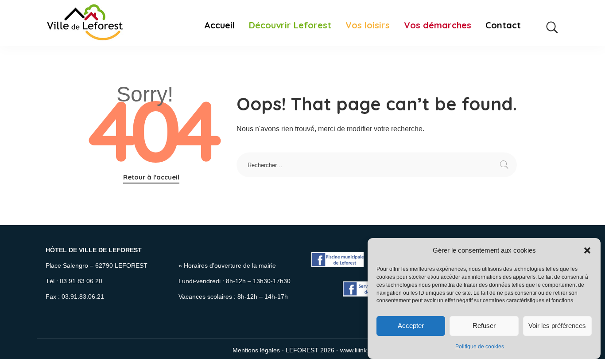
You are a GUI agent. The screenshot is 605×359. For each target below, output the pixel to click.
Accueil (219, 25)
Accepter (411, 325)
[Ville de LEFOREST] (85, 23)
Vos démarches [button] (437, 25)
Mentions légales (256, 350)
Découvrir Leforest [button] (290, 25)
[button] (587, 250)
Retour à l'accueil (151, 177)
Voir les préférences (557, 325)
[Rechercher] (552, 23)
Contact (503, 25)
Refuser (484, 325)
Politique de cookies (479, 347)
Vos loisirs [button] (367, 25)
